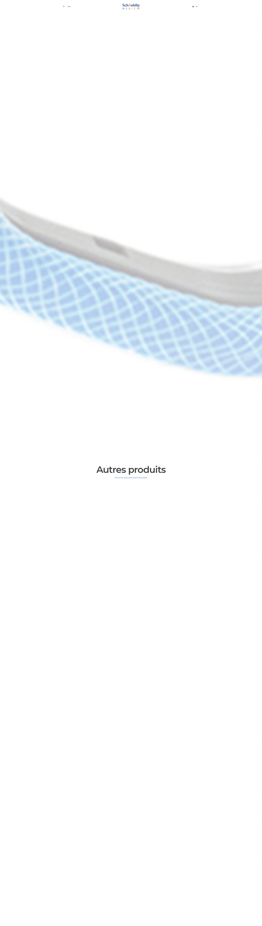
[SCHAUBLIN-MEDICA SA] (131, 6)
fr (196, 6)
